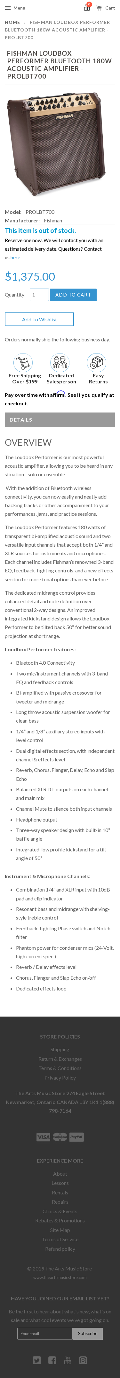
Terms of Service (60, 1239)
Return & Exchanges (60, 1059)
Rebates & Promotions (60, 1220)
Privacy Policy (60, 1077)
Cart (109, 7)
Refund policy (60, 1249)
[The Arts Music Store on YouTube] (68, 1362)
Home (12, 22)
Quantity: (15, 294)
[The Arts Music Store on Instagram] (83, 1362)
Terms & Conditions (60, 1068)
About (60, 1174)
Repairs (60, 1202)
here (15, 257)
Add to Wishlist (39, 319)
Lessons (60, 1183)
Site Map (60, 1230)
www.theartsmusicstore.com (60, 1277)
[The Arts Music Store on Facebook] (52, 1362)
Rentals (60, 1192)
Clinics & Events (60, 1211)
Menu (18, 7)
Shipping (60, 1049)
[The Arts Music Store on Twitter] (37, 1362)
